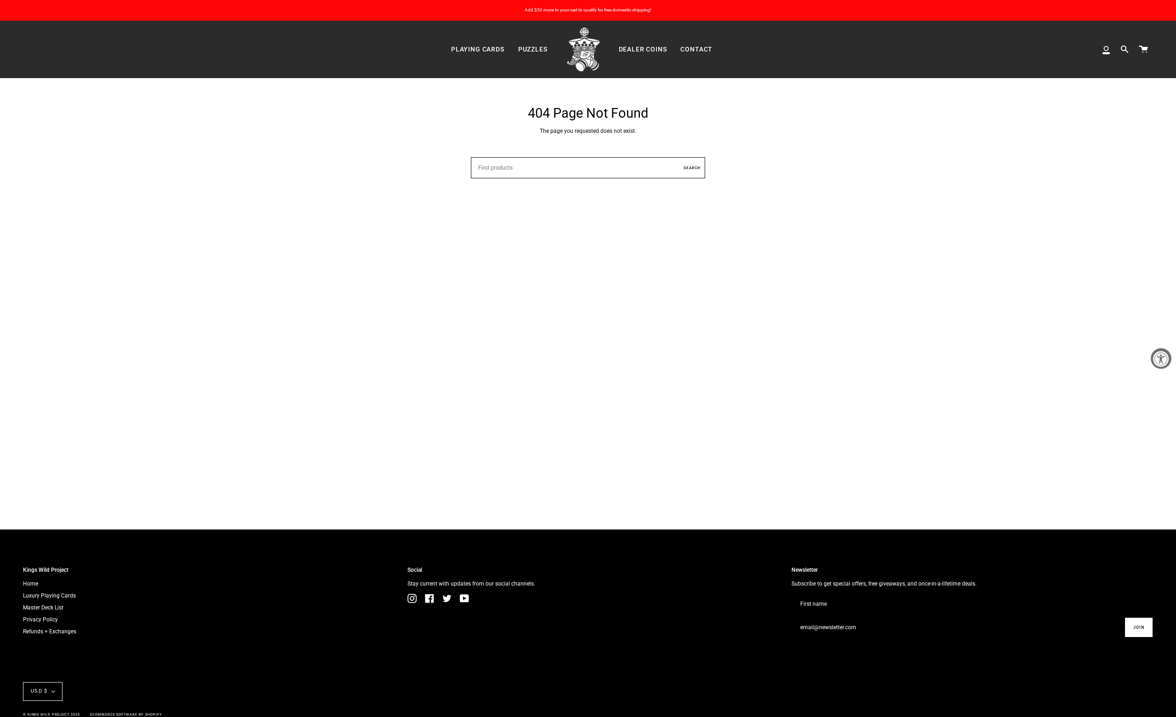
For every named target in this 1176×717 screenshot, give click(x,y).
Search (692, 167)
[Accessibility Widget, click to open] (1161, 358)
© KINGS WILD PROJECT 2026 (51, 714)
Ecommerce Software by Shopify (126, 714)
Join (1138, 627)
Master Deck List (43, 607)
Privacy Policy (40, 619)
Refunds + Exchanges (49, 631)
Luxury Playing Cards (49, 595)
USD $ (39, 691)
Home (30, 583)
